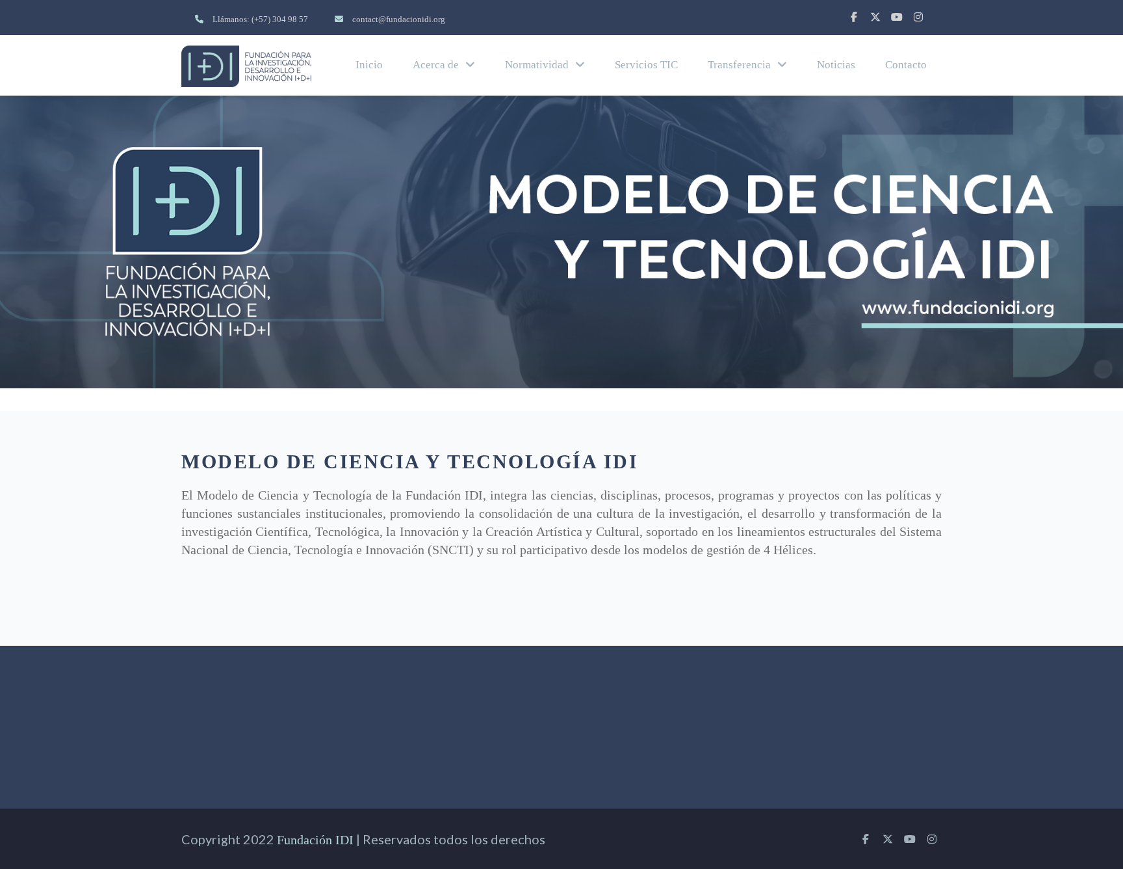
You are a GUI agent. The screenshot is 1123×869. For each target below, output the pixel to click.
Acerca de (436, 65)
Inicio (369, 65)
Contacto (906, 65)
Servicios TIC (646, 65)
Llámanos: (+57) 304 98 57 (260, 19)
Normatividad (537, 65)
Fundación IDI (315, 840)
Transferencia (739, 65)
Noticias (836, 65)
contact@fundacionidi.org (398, 19)
